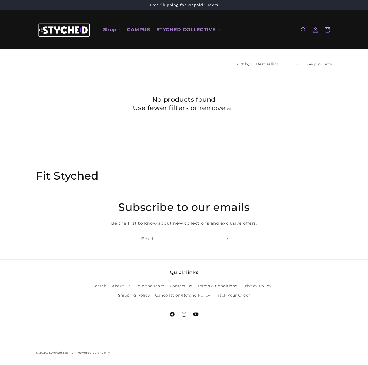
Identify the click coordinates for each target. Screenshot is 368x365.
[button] (112, 29)
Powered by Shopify (93, 353)
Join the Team (150, 285)
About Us (121, 285)
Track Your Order (233, 295)
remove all (217, 108)
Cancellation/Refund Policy (182, 295)
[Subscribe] (226, 239)
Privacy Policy (256, 285)
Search (100, 285)
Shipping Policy (134, 295)
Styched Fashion (62, 353)
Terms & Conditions (217, 285)
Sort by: (243, 64)
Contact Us (181, 285)
